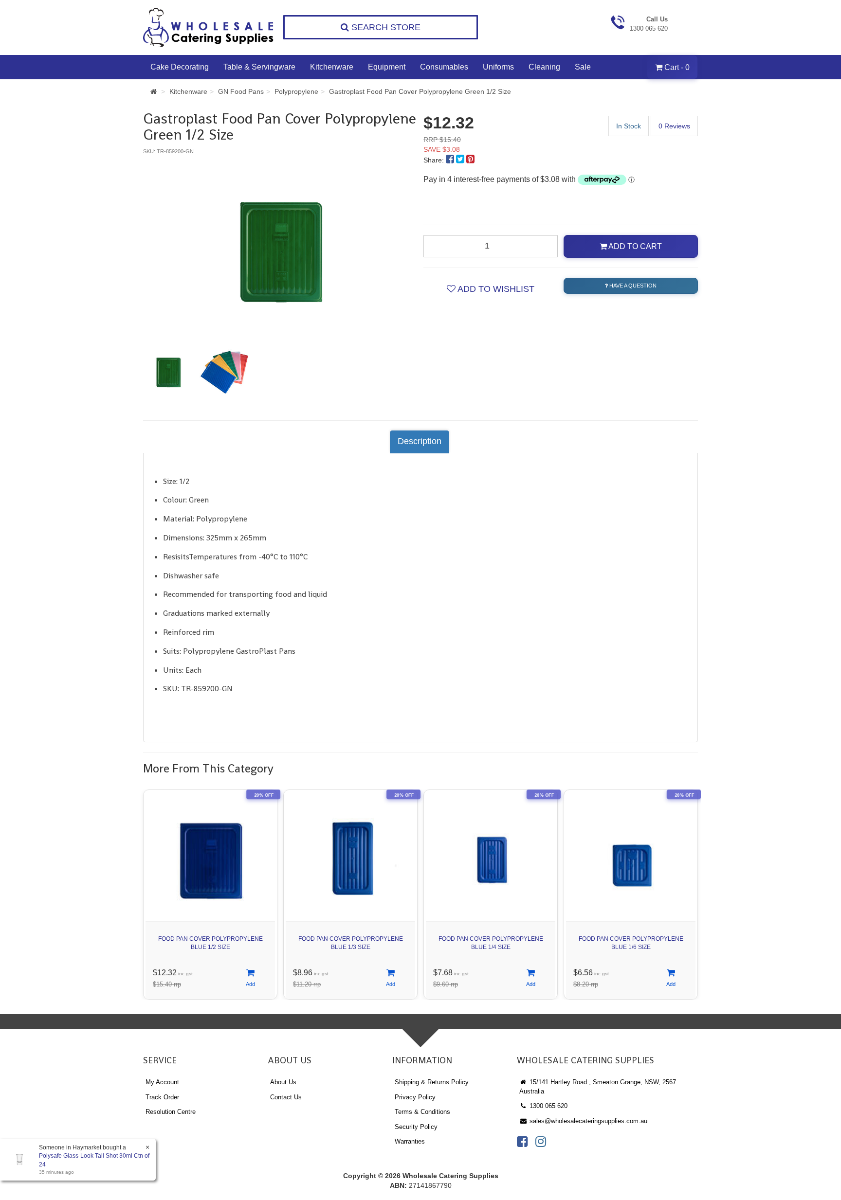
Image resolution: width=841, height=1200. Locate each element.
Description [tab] (419, 441)
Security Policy (416, 1126)
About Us (283, 1082)
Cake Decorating (179, 67)
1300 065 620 (547, 1106)
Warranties (410, 1141)
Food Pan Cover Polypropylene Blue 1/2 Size (210, 942)
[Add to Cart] (250, 978)
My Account (162, 1082)
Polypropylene (296, 91)
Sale (583, 67)
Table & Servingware (259, 67)
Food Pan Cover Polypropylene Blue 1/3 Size (350, 942)
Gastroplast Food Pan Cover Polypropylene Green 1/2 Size (420, 91)
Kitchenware (331, 67)
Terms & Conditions (422, 1111)
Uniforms (498, 67)
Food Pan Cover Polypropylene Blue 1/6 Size (631, 942)
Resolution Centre (171, 1111)
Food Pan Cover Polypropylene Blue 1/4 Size (491, 942)
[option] (280, 246)
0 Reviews (674, 126)
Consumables (444, 67)
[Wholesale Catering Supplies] (208, 27)
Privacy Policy (415, 1097)
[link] (522, 1141)
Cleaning (544, 67)
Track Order (162, 1097)
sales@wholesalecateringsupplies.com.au (587, 1121)
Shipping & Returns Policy (432, 1082)
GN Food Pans (241, 91)
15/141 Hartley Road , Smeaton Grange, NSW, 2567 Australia (597, 1086)
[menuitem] (451, 160)
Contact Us (286, 1097)
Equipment (386, 67)
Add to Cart (634, 246)
